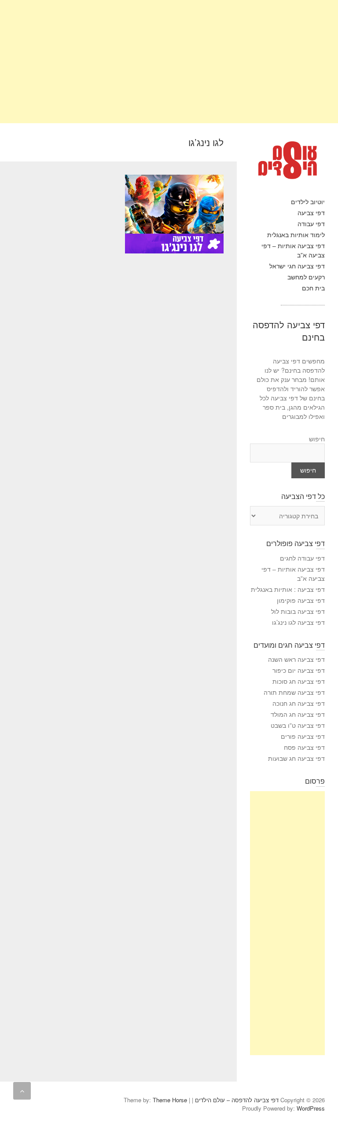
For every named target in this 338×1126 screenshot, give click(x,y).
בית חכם (313, 287)
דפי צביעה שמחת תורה (294, 692)
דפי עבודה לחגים (302, 558)
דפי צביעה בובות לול (298, 611)
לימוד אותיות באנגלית (296, 234)
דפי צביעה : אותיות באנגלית (288, 589)
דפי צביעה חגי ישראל (297, 265)
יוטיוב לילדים (308, 201)
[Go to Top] (22, 1091)
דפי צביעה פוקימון (301, 600)
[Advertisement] (169, 61)
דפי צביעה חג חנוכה (298, 703)
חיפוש (317, 438)
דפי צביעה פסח (304, 747)
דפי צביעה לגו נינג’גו (298, 622)
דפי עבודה (311, 223)
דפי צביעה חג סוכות (298, 681)
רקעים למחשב (306, 276)
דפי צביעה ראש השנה (296, 659)
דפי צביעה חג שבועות (296, 758)
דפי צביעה (311, 212)
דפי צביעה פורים (303, 736)
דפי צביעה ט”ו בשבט (298, 725)
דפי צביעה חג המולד (298, 714)
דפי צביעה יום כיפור (298, 670)
